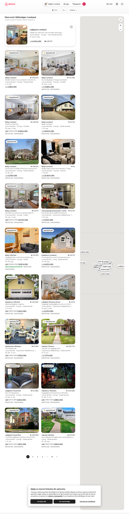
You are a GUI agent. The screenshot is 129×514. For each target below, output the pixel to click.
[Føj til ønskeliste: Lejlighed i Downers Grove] (72, 277)
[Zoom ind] (121, 25)
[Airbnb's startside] (10, 4)
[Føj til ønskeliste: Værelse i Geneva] (72, 321)
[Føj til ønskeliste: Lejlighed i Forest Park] (36, 365)
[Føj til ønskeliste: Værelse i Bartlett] (72, 410)
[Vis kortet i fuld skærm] (121, 20)
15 (52, 457)
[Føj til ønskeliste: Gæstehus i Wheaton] (72, 365)
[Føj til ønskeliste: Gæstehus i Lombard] (72, 230)
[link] (23, 456)
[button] (35, 41)
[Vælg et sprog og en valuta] (117, 4)
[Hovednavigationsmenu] (122, 4)
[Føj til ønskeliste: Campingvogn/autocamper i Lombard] (72, 186)
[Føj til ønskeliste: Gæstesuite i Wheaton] (36, 321)
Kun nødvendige (64, 501)
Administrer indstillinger (87, 501)
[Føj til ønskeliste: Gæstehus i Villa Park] (36, 277)
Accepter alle (41, 501)
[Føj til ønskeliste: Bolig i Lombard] (36, 52)
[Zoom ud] (121, 29)
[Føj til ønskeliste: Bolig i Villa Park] (36, 230)
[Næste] (56, 456)
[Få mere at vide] (34, 19)
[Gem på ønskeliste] (71, 27)
